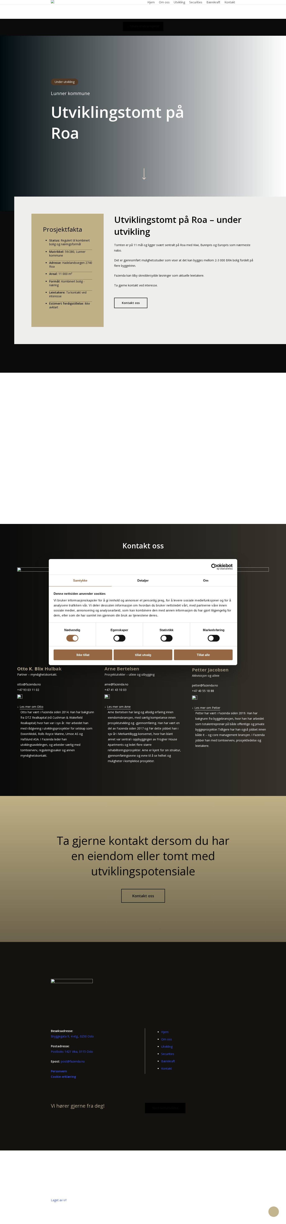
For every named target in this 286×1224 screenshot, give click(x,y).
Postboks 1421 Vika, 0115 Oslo (72, 1052)
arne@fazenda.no (116, 684)
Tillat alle (203, 655)
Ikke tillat (82, 655)
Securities (167, 1054)
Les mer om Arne (119, 707)
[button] (143, 26)
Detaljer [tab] (143, 580)
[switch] (119, 638)
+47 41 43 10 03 (115, 690)
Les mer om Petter (207, 708)
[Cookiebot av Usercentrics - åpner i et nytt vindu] (214, 567)
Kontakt (166, 1068)
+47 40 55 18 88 (203, 691)
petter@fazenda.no (205, 685)
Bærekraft (168, 1061)
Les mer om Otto (31, 707)
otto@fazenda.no (29, 684)
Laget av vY (59, 1200)
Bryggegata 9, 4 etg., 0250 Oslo (72, 1036)
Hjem (165, 1032)
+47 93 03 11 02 (28, 690)
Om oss (166, 1039)
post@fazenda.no (73, 1061)
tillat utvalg (143, 655)
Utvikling (167, 1047)
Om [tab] (205, 580)
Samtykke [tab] (80, 580)
